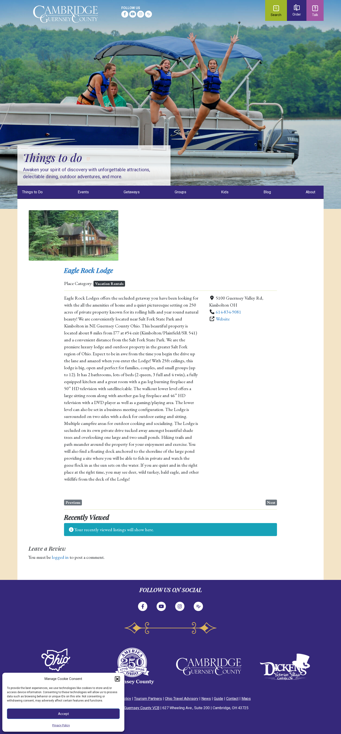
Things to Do (32, 192)
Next (271, 502)
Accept (63, 714)
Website (223, 319)
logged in (60, 557)
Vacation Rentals (109, 283)
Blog (267, 192)
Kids (224, 192)
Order (297, 14)
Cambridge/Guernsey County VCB (132, 708)
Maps (246, 698)
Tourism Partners (148, 698)
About (310, 192)
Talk (315, 15)
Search (276, 15)
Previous (73, 502)
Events (83, 192)
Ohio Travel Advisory (181, 698)
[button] (117, 678)
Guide (218, 698)
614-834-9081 (228, 312)
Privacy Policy (61, 725)
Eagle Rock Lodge (88, 270)
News (206, 698)
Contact (232, 698)
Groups (180, 192)
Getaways (132, 192)
